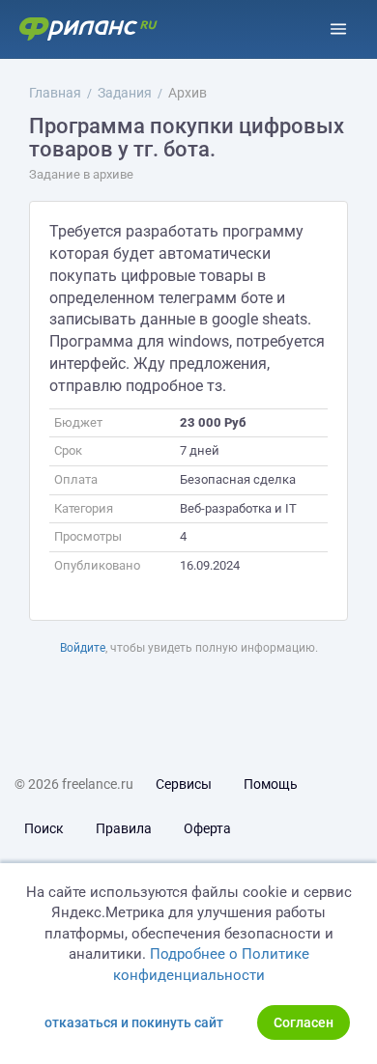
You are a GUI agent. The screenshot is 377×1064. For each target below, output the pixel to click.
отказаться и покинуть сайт (133, 1022)
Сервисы (184, 784)
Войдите (82, 648)
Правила (124, 828)
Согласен (304, 1022)
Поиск (44, 828)
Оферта (207, 828)
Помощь (271, 784)
